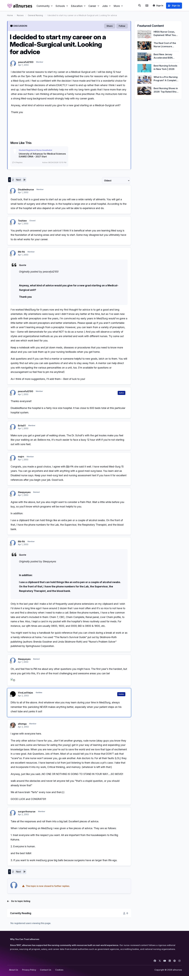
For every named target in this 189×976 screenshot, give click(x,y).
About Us (13, 970)
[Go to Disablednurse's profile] (13, 191)
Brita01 (22, 425)
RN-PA (21, 251)
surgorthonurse (26, 811)
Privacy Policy (29, 970)
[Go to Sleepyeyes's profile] (13, 493)
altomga (22, 723)
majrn (21, 456)
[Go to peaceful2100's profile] (13, 63)
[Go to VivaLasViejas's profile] (13, 694)
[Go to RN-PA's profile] (13, 253)
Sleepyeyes (24, 492)
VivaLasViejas (25, 692)
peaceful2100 (25, 62)
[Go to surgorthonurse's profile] (13, 813)
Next (18, 179)
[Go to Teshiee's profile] (13, 222)
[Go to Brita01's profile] (13, 427)
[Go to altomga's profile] (13, 725)
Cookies (59, 970)
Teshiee (22, 220)
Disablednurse (26, 189)
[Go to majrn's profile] (13, 458)
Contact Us (45, 970)
